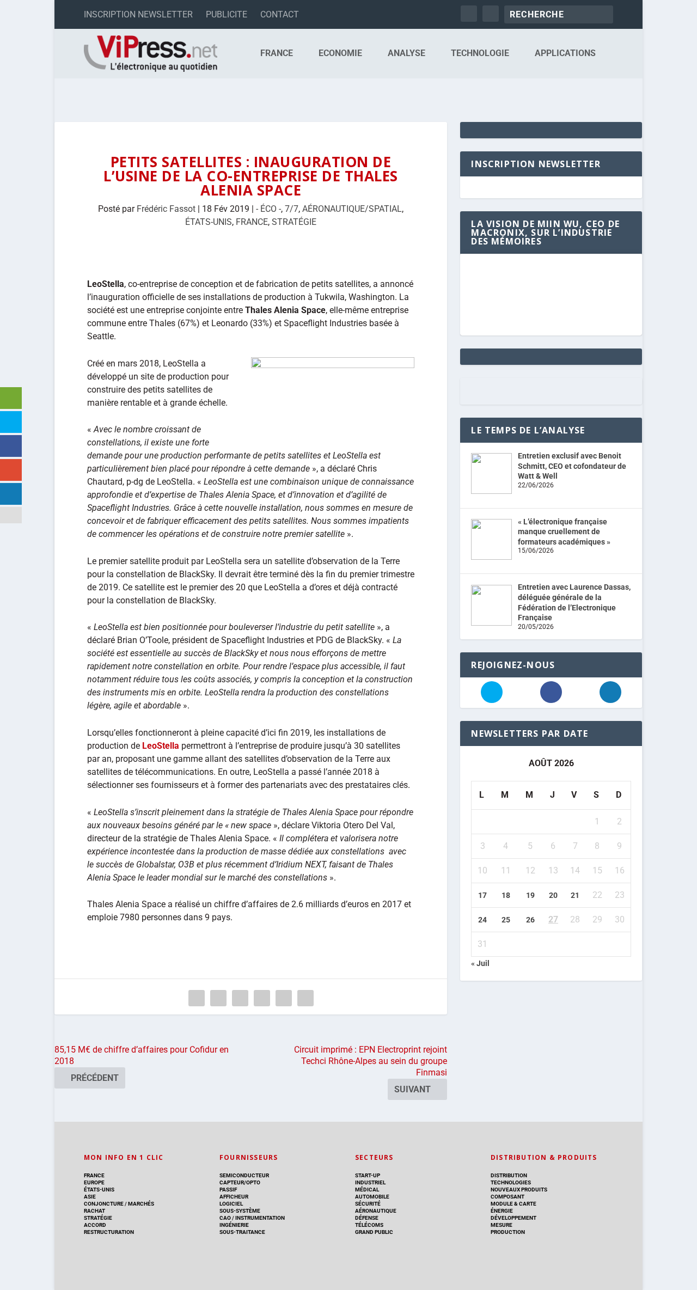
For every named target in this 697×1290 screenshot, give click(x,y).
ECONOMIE (340, 53)
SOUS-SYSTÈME (239, 1211)
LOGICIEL (231, 1204)
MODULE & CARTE (513, 1204)
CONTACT (279, 14)
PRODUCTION (508, 1232)
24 (482, 919)
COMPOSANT (507, 1197)
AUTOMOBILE (372, 1197)
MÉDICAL (367, 1190)
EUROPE (94, 1182)
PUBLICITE (226, 14)
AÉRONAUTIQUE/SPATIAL (352, 209)
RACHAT (94, 1211)
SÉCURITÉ (368, 1204)
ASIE (90, 1197)
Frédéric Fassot (166, 209)
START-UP (367, 1175)
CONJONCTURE (104, 1204)
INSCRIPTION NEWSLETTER (138, 14)
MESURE (501, 1225)
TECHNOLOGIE (480, 53)
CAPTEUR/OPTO (239, 1182)
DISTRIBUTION (509, 1175)
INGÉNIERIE (234, 1225)
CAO (225, 1218)
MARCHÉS (141, 1204)
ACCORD (95, 1225)
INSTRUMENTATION (259, 1218)
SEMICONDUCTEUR (244, 1175)
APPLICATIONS (565, 53)
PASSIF (228, 1190)
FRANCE (276, 53)
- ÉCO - (268, 209)
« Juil (480, 963)
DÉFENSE (366, 1218)
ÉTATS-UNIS (208, 222)
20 (553, 895)
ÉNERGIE (502, 1211)
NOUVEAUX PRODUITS (519, 1190)
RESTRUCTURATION (109, 1232)
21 (575, 895)
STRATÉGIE (294, 222)
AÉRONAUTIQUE (375, 1211)
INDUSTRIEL (370, 1182)
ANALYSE (406, 53)
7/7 (291, 209)
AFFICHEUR (233, 1197)
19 (530, 895)
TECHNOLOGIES (511, 1182)
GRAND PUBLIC (374, 1232)
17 (482, 895)
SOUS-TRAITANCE (242, 1232)
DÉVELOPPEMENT (513, 1218)
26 (530, 919)
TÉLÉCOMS (369, 1225)
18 (506, 895)
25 (506, 919)
